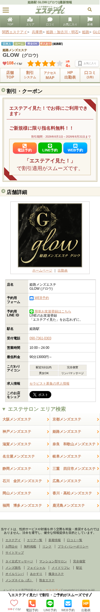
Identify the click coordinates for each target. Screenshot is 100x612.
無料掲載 (30, 546)
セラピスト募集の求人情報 (49, 383)
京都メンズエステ (67, 419)
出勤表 (86, 610)
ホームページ (42, 270)
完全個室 (79, 561)
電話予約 (32, 610)
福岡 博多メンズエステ (22, 505)
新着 (90, 24)
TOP (10, 24)
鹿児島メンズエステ (69, 505)
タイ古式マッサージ (19, 561)
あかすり (36, 574)
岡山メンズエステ (17, 493)
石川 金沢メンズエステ (22, 481)
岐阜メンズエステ (67, 456)
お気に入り (70, 24)
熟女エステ (47, 580)
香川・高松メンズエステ (72, 493)
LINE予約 (50, 610)
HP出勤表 (70, 74)
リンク (47, 546)
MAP (50, 75)
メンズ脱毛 (13, 568)
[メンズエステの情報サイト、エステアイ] (50, 13)
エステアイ (13, 540)
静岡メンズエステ (17, 468)
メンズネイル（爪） (19, 580)
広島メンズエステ (67, 481)
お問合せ (11, 546)
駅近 (79, 568)
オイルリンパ (14, 574)
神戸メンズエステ (17, 431)
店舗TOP (10, 74)
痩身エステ (56, 574)
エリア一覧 (34, 540)
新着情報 (54, 540)
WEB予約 (68, 610)
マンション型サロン (53, 561)
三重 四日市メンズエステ (74, 468)
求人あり (45, 43)
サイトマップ (14, 552)
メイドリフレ (61, 568)
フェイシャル (36, 568)
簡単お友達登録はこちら (52, 311)
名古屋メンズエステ (19, 456)
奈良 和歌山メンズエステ (74, 444)
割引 (30, 74)
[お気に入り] (87, 63)
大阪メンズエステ (17, 419)
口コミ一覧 (74, 540)
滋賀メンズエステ (17, 444)
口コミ (50, 24)
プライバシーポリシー (73, 546)
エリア (30, 24)
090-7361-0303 (40, 338)
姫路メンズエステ (67, 431)
